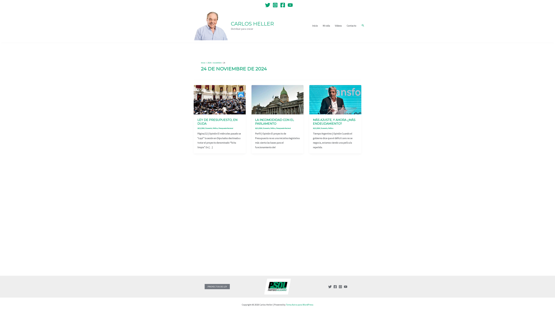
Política (215, 128)
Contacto (351, 25)
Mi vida (326, 25)
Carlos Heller (252, 24)
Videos (338, 25)
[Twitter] (268, 5)
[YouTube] (290, 5)
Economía (209, 128)
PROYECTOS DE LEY (217, 286)
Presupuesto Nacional (226, 128)
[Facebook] (283, 5)
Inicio (315, 25)
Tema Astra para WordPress (299, 304)
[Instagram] (275, 5)
